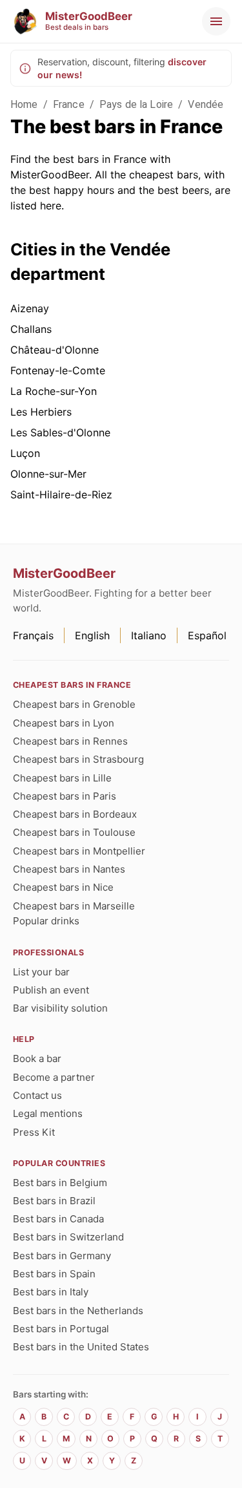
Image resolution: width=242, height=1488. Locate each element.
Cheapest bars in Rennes (70, 741)
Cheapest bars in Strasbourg (78, 759)
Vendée (205, 104)
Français (33, 635)
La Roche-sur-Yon (53, 391)
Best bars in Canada (58, 1219)
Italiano (148, 635)
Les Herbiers (41, 411)
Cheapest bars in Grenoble (74, 704)
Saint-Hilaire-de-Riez (61, 494)
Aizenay (29, 308)
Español (207, 635)
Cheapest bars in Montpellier (79, 851)
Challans (31, 329)
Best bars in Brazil (54, 1201)
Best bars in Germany (62, 1255)
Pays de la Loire (136, 104)
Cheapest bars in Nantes (69, 869)
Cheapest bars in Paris (64, 796)
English (92, 635)
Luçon (25, 453)
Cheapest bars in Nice (63, 887)
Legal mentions (48, 1113)
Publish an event (51, 990)
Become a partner (54, 1077)
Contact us (37, 1095)
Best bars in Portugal (61, 1329)
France (69, 104)
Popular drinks (46, 921)
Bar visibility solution (60, 1008)
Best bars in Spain (54, 1274)
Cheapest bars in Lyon (63, 723)
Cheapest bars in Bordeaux (75, 814)
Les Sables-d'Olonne (60, 432)
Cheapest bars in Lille (62, 778)
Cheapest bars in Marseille (74, 906)
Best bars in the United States (81, 1347)
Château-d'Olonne (54, 349)
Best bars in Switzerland (68, 1237)
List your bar (41, 972)
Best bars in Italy (50, 1292)
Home (24, 104)
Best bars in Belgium (60, 1182)
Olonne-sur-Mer (48, 473)
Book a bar (37, 1058)
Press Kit (34, 1132)
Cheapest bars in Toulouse (74, 832)
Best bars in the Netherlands (78, 1310)
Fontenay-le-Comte (57, 370)
